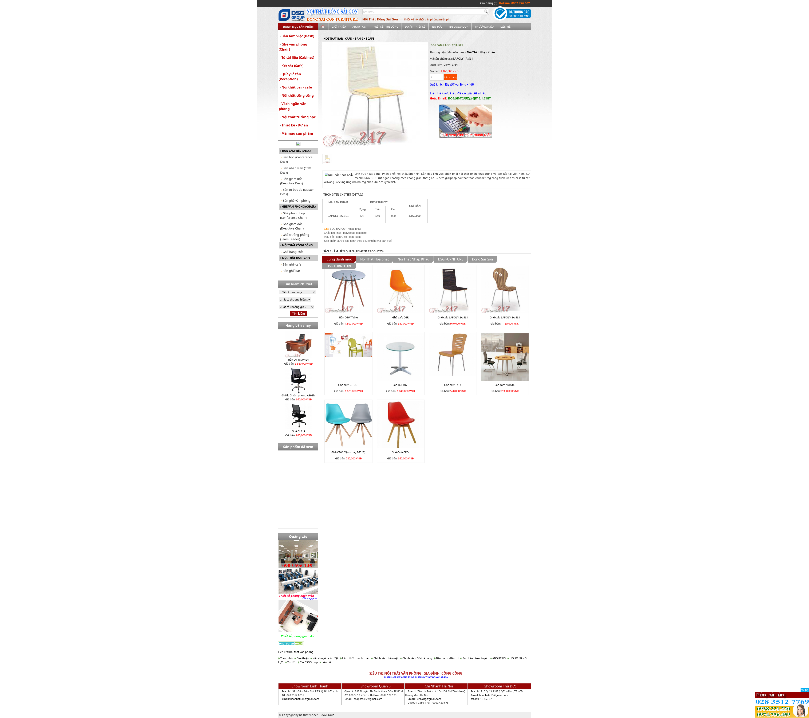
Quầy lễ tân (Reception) (290, 76)
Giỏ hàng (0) (488, 3)
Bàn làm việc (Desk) (297, 36)
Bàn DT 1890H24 (298, 359)
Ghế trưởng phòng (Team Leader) (294, 237)
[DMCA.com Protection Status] (291, 643)
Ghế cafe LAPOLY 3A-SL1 (505, 317)
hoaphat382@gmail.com (368, 699)
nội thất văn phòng (301, 652)
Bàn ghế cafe (291, 264)
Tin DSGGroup (458, 26)
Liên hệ (505, 26)
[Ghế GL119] (298, 416)
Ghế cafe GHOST (348, 385)
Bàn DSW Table (348, 317)
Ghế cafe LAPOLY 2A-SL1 (453, 317)
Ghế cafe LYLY (452, 385)
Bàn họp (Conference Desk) (296, 159)
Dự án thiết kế (415, 26)
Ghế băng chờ (292, 252)
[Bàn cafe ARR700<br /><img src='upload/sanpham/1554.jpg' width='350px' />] (505, 357)
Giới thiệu (339, 26)
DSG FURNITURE (450, 259)
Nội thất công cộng (297, 95)
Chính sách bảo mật (385, 658)
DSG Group (327, 715)
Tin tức (437, 26)
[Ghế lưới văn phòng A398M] (298, 380)
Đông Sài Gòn (482, 259)
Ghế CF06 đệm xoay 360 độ (348, 452)
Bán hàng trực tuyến (475, 658)
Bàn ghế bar (291, 271)
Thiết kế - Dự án (294, 125)
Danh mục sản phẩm (298, 27)
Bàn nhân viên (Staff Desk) (295, 170)
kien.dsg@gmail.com (429, 699)
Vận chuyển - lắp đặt (325, 658)
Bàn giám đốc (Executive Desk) (291, 181)
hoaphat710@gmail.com (493, 695)
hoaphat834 (297, 699)
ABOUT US (359, 26)
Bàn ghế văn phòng (296, 201)
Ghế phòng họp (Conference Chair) (293, 215)
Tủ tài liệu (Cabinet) (297, 57)
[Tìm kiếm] (486, 11)
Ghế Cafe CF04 (401, 452)
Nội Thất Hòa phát (374, 259)
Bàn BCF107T (400, 385)
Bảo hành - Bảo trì (446, 658)
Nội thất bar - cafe (296, 87)
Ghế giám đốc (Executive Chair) (292, 226)
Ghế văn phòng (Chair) (293, 47)
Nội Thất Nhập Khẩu (481, 52)
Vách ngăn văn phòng (293, 106)
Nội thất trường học (298, 117)
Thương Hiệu (484, 26)
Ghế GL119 (298, 431)
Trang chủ (286, 658)
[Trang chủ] (323, 26)
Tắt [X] (804, 690)
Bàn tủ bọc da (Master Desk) (297, 192)
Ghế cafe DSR (400, 317)
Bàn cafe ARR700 (504, 385)
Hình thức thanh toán (356, 658)
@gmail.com (311, 699)
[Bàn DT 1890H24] (298, 344)
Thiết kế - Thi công (385, 26)
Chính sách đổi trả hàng (417, 658)
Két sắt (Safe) (292, 65)
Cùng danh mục (339, 259)
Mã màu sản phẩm (297, 133)
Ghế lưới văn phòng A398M (298, 395)
